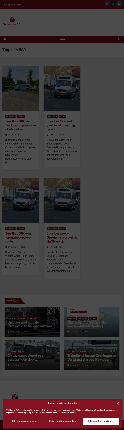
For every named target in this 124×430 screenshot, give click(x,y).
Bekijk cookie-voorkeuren (101, 421)
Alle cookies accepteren (24, 421)
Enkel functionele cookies (62, 421)
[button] (117, 403)
